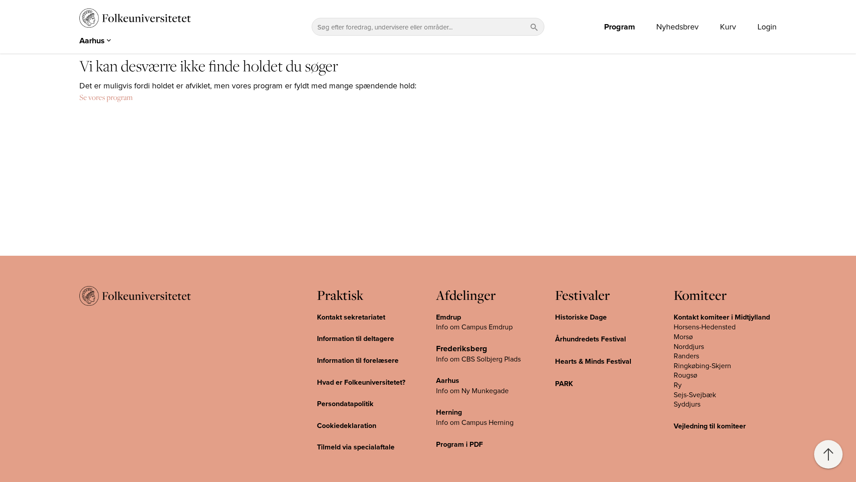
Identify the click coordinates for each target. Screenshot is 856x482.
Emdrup (448, 317)
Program (619, 27)
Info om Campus (462, 422)
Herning (449, 412)
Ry (678, 385)
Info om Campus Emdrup (474, 327)
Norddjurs (689, 346)
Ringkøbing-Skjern (702, 365)
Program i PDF (459, 444)
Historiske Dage (581, 317)
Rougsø (685, 375)
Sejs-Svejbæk (695, 394)
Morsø (683, 336)
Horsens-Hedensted (705, 327)
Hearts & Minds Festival (593, 361)
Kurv (728, 27)
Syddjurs (687, 404)
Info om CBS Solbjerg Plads (478, 359)
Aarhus (447, 380)
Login (767, 27)
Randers (686, 356)
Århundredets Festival (590, 339)
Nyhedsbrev (677, 27)
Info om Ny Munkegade (472, 390)
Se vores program (106, 97)
